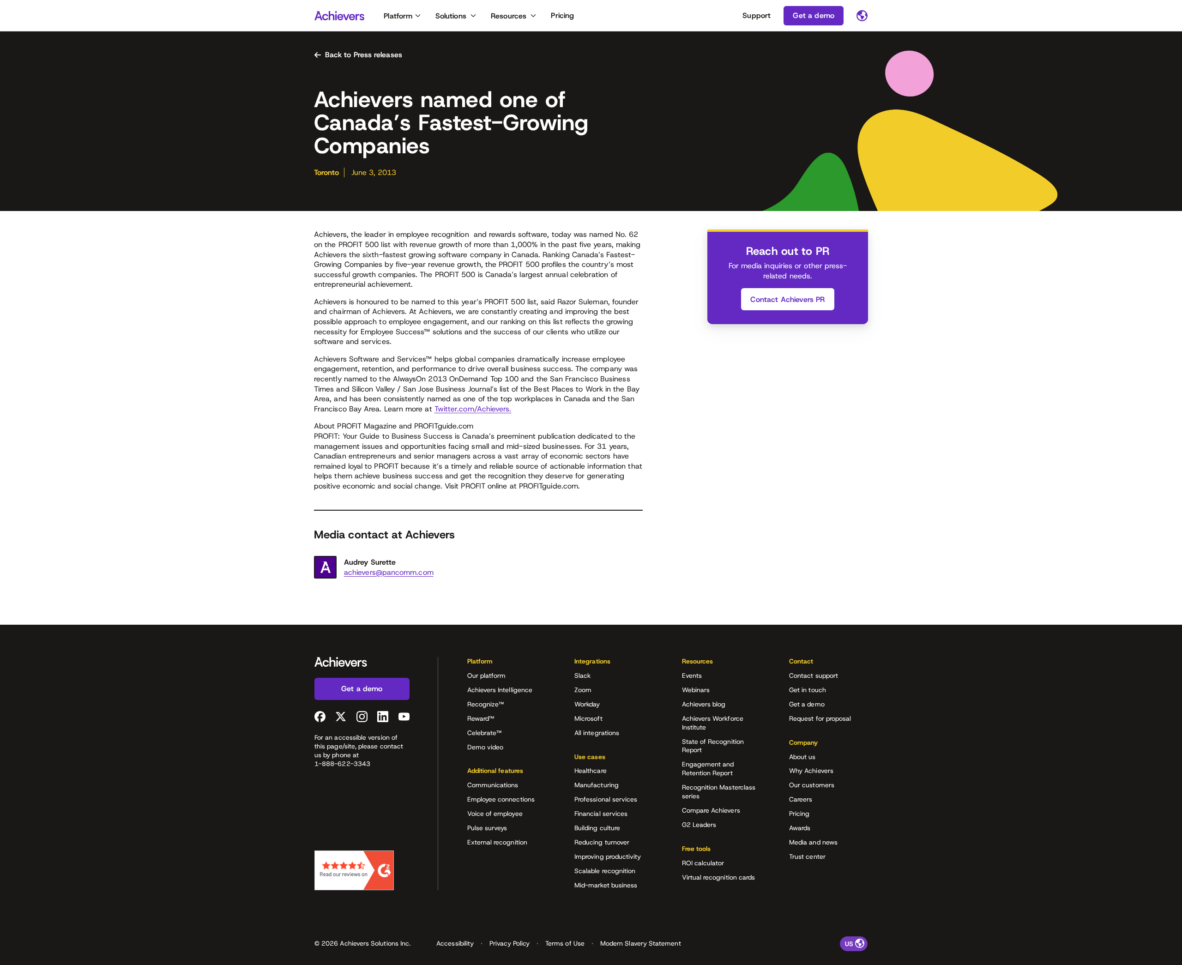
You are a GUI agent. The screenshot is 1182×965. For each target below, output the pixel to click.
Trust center (807, 856)
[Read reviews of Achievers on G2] (354, 870)
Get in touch (807, 690)
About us (802, 757)
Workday (587, 704)
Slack (582, 675)
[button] (506, 664)
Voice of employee (495, 813)
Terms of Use (565, 943)
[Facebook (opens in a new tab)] (320, 716)
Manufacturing (596, 785)
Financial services (600, 813)
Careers (801, 799)
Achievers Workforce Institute (712, 722)
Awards (799, 828)
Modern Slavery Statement (640, 943)
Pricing (562, 15)
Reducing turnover (601, 842)
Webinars (696, 690)
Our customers (811, 785)
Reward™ (481, 718)
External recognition (497, 842)
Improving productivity (607, 856)
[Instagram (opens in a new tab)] (362, 716)
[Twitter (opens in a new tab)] (340, 716)
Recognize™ (485, 704)
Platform (398, 16)
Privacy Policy (509, 943)
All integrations (596, 733)
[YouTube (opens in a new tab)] (404, 716)
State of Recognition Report (713, 745)
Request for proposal (820, 718)
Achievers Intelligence (500, 690)
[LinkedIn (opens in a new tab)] (382, 716)
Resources (508, 16)
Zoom (582, 690)
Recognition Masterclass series (719, 791)
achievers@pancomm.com (389, 572)
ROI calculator (703, 863)
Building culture (597, 828)
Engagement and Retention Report (708, 768)
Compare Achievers (711, 810)
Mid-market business (605, 885)
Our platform (486, 675)
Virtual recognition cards (718, 877)
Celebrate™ (484, 733)
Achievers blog (704, 704)
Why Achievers (811, 770)
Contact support (813, 675)
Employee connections (501, 799)
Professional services (605, 799)
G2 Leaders (699, 824)
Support (756, 15)
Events (692, 675)
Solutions (450, 16)
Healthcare (590, 770)
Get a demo (807, 704)
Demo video (485, 747)
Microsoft (588, 718)
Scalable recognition (604, 871)
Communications (493, 785)
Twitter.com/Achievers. (473, 409)
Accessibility (455, 943)
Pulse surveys (487, 828)
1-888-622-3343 (342, 764)
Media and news (813, 842)
